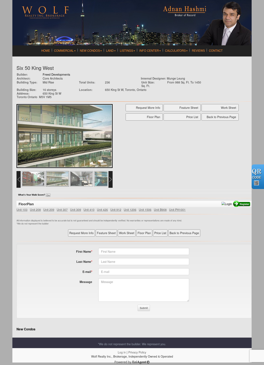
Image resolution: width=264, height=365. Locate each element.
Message (86, 282)
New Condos (90, 50)
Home (45, 50)
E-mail (86, 272)
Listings (126, 50)
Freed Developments (56, 74)
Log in (122, 352)
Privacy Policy (137, 352)
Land (110, 50)
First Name (83, 251)
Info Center (149, 50)
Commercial (64, 50)
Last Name (83, 261)
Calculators (175, 50)
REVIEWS (198, 50)
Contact (216, 50)
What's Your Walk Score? (32, 195)
